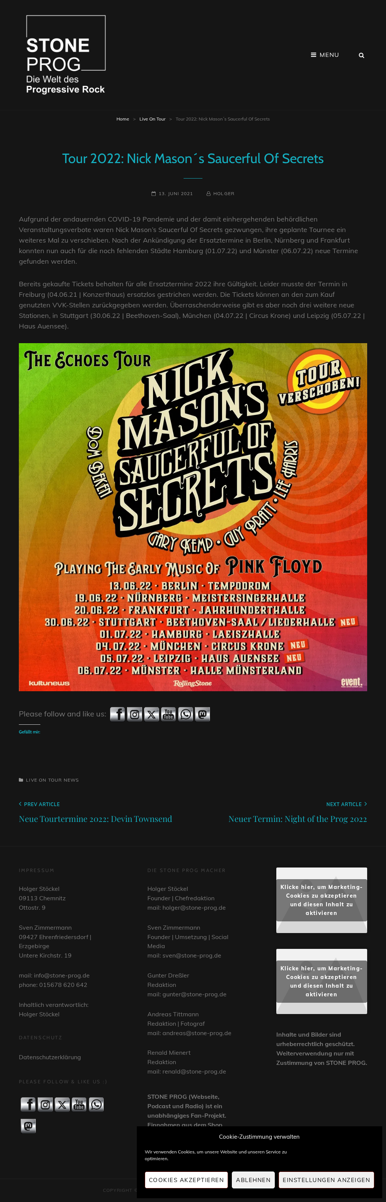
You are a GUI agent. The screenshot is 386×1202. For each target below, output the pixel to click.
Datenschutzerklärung (50, 1057)
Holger (223, 193)
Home (122, 119)
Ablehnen (253, 1180)
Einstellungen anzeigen (326, 1180)
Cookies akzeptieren (186, 1180)
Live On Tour (152, 119)
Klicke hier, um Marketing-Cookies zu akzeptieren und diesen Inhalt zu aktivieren (321, 900)
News (71, 780)
